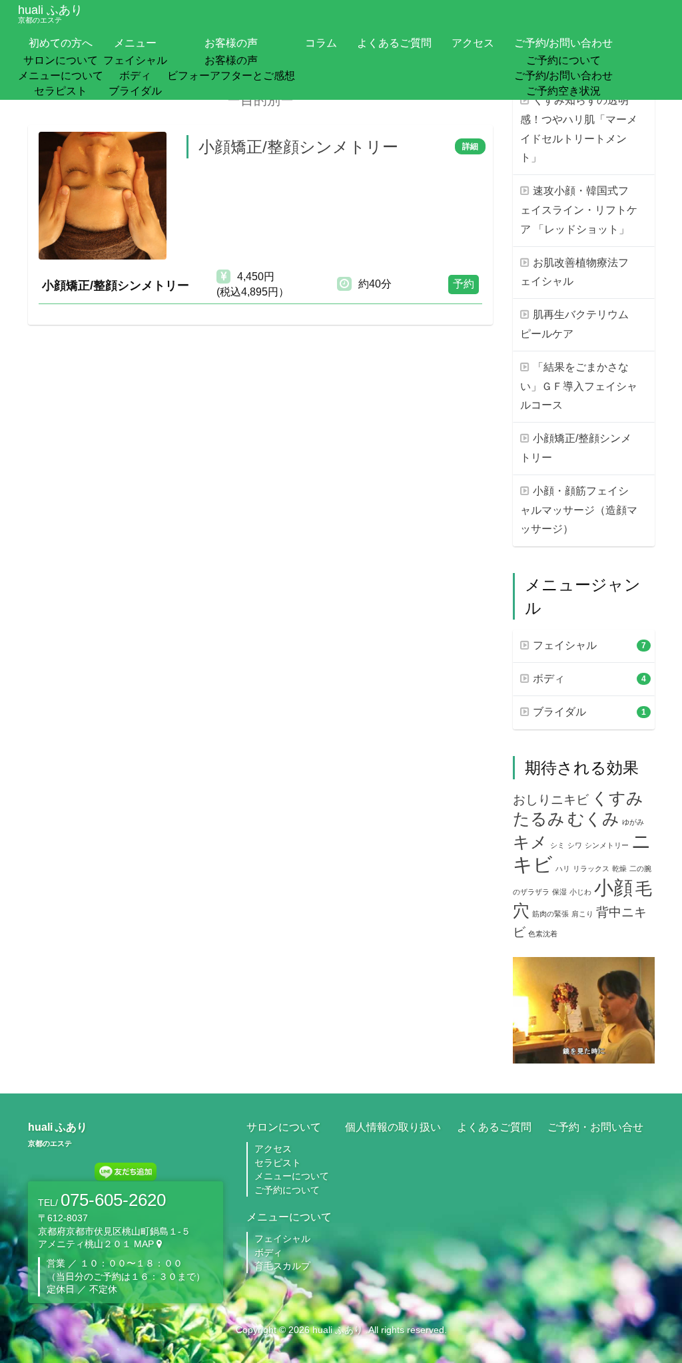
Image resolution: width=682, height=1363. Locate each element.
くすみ (617, 798)
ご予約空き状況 (563, 91)
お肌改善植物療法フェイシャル (574, 272)
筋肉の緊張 (550, 914)
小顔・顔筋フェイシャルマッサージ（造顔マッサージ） (578, 510)
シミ (557, 845)
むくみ (593, 819)
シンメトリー (607, 845)
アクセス (473, 43)
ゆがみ (633, 822)
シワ (574, 845)
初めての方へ (61, 43)
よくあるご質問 (394, 43)
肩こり (582, 914)
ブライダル (135, 91)
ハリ (562, 869)
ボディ (135, 75)
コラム (321, 43)
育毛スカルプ (282, 1266)
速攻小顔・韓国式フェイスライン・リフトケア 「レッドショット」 (578, 210)
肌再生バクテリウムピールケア (574, 324)
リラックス (591, 869)
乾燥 (619, 869)
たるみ (539, 819)
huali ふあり (50, 13)
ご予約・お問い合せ (595, 1127)
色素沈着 (542, 934)
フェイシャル (135, 60)
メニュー (135, 43)
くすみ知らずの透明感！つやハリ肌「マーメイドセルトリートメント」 (578, 129)
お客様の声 (231, 43)
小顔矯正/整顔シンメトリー (575, 448)
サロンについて (60, 60)
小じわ (580, 892)
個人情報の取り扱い (393, 1127)
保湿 (559, 892)
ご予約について (563, 60)
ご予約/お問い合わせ (563, 43)
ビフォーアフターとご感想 (231, 75)
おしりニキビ (551, 800)
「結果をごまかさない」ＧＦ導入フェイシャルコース (578, 386)
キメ (530, 842)
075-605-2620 (113, 1200)
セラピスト (60, 91)
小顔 (613, 887)
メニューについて (60, 75)
